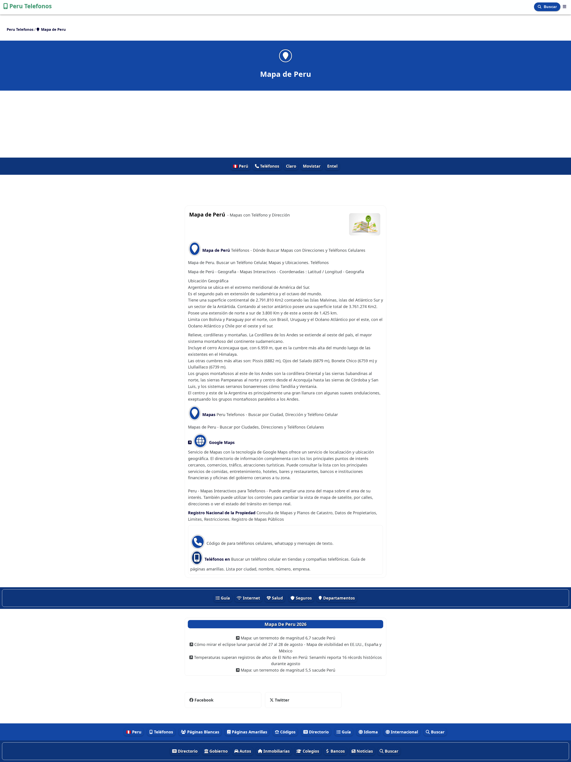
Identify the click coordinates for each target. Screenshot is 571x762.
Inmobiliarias (276, 751)
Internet (251, 598)
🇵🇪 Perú (240, 166)
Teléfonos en (218, 559)
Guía (225, 598)
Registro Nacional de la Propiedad (222, 512)
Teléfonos (269, 166)
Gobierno (218, 751)
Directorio (318, 732)
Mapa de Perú (216, 250)
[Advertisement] (285, 124)
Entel (332, 166)
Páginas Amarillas (249, 732)
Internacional (404, 732)
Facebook (203, 700)
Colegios (310, 751)
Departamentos (338, 598)
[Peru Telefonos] (564, 6)
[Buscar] (540, 7)
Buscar (551, 7)
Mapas (209, 414)
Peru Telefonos (30, 6)
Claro (291, 166)
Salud (277, 598)
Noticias (364, 751)
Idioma (370, 732)
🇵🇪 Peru (133, 732)
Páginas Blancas (202, 732)
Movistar (312, 166)
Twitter (281, 700)
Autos (244, 751)
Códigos (287, 732)
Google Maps (221, 442)
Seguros (303, 598)
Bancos (337, 751)
